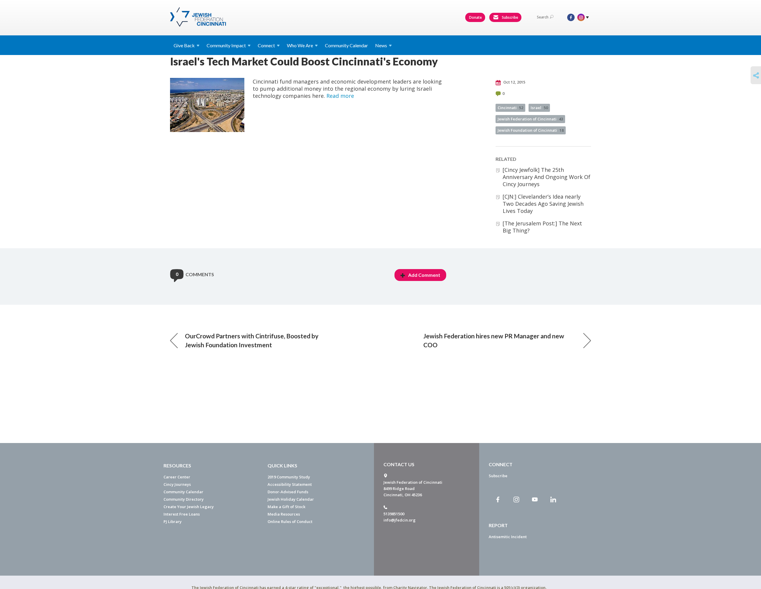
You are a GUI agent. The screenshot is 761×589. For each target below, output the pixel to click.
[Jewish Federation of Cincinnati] (198, 17)
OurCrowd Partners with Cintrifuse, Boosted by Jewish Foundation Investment (251, 340)
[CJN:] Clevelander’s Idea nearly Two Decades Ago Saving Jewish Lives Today (543, 203)
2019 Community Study (289, 477)
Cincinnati (510, 107)
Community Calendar (346, 45)
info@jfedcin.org (399, 520)
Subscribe (509, 17)
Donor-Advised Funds (288, 491)
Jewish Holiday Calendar (291, 499)
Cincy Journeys (177, 484)
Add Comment (424, 275)
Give (184, 45)
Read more (340, 95)
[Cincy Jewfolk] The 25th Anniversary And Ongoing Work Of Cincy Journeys (546, 177)
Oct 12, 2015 (513, 82)
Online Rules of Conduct (290, 521)
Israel (539, 107)
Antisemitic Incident (508, 536)
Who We (300, 45)
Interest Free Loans (181, 514)
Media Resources (284, 514)
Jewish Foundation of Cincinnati (531, 130)
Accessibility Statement (290, 484)
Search (542, 17)
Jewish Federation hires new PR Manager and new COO (493, 340)
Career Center (176, 477)
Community (226, 45)
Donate (475, 17)
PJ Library (172, 521)
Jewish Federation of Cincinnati (530, 119)
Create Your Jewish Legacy (188, 506)
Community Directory (183, 499)
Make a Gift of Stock (286, 506)
